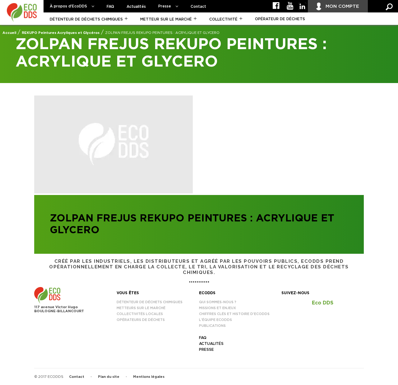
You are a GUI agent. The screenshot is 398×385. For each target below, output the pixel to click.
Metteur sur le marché (166, 19)
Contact (198, 6)
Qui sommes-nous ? (217, 302)
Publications (212, 325)
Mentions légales (148, 376)
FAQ (110, 6)
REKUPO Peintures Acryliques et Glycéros (61, 33)
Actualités (136, 6)
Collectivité (223, 19)
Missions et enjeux (217, 308)
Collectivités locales (140, 314)
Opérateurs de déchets (141, 320)
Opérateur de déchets (280, 19)
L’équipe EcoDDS (215, 320)
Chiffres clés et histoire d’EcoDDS (234, 314)
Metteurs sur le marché (141, 308)
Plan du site (108, 376)
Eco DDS (322, 302)
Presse (164, 6)
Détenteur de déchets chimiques (86, 19)
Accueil (9, 33)
